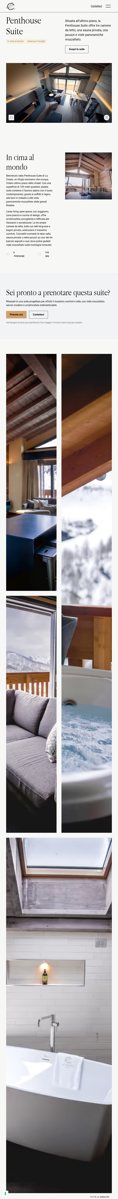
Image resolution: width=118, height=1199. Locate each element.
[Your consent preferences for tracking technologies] (5, 1194)
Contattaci (96, 6)
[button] (108, 6)
